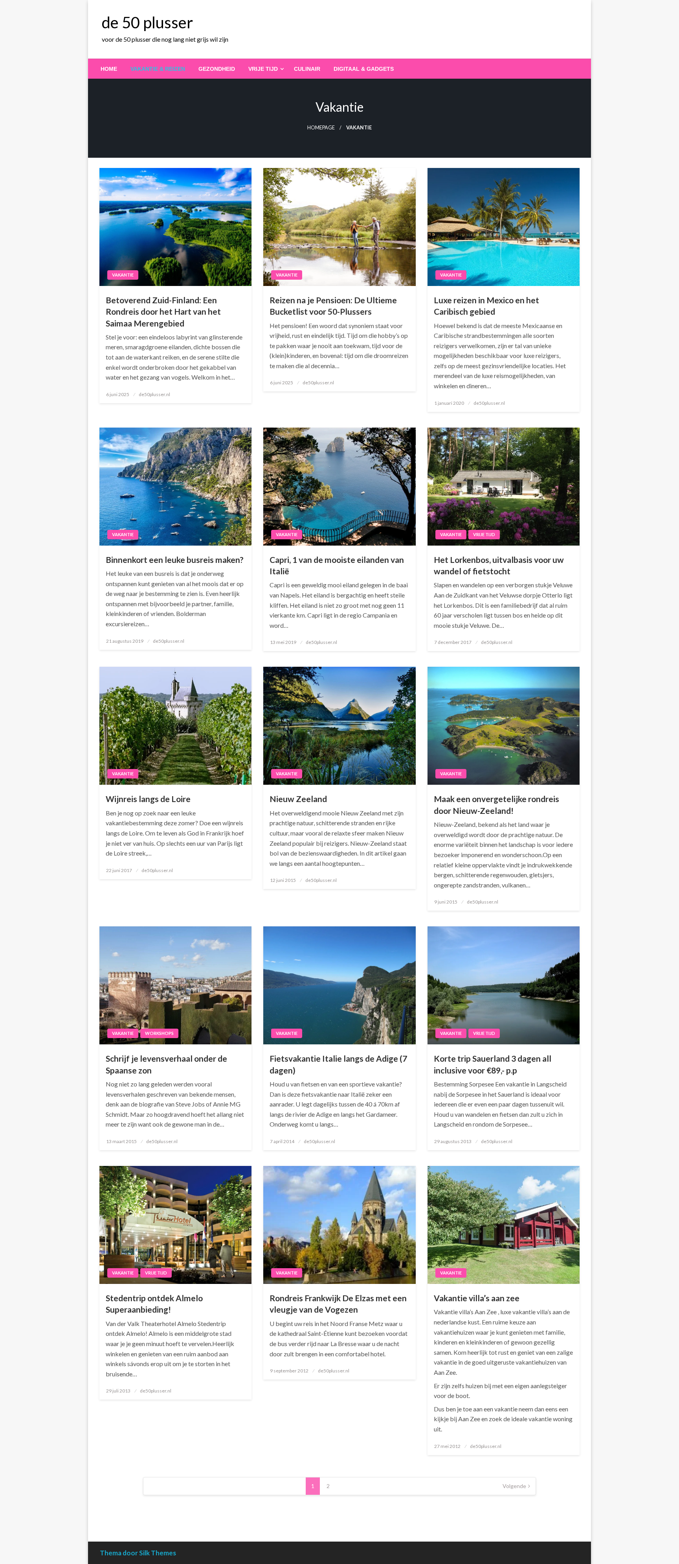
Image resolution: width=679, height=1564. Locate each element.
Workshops (159, 1033)
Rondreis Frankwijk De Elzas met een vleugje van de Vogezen (338, 1303)
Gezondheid (216, 69)
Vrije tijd (263, 69)
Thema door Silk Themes (138, 1553)
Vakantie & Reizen (157, 69)
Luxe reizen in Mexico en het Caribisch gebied (486, 305)
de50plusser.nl (154, 394)
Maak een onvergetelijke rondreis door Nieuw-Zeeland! (496, 804)
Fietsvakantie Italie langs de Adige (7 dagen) (338, 1064)
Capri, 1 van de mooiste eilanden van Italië (337, 565)
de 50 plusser (147, 22)
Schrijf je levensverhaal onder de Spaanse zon (166, 1064)
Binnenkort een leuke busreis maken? (175, 559)
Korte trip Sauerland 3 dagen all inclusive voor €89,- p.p (492, 1064)
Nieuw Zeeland (298, 799)
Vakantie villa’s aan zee (476, 1298)
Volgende (514, 1486)
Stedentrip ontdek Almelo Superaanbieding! (154, 1303)
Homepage (321, 128)
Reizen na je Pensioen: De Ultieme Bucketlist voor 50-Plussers (333, 305)
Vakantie (123, 274)
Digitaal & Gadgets (364, 69)
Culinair (307, 69)
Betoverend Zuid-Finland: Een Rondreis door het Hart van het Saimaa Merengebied (163, 311)
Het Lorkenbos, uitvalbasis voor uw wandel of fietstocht (499, 565)
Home (109, 69)
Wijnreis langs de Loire (148, 799)
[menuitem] (109, 69)
